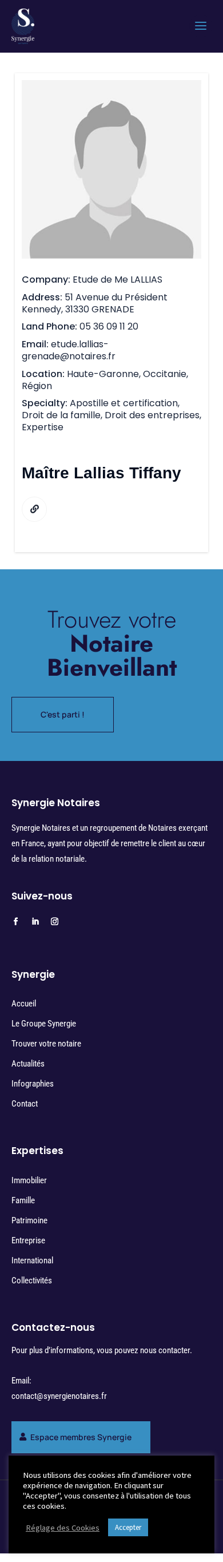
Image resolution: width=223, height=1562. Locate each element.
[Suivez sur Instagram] (54, 921)
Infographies (32, 1084)
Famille (23, 1200)
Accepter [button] (128, 1527)
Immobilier (29, 1180)
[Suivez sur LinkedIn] (35, 921)
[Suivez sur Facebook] (16, 921)
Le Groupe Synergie (43, 1023)
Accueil (23, 1003)
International (32, 1260)
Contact (24, 1104)
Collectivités (31, 1280)
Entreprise (28, 1240)
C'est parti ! (63, 714)
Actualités (28, 1063)
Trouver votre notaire (46, 1043)
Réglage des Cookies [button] (62, 1528)
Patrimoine (29, 1220)
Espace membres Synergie (81, 1437)
